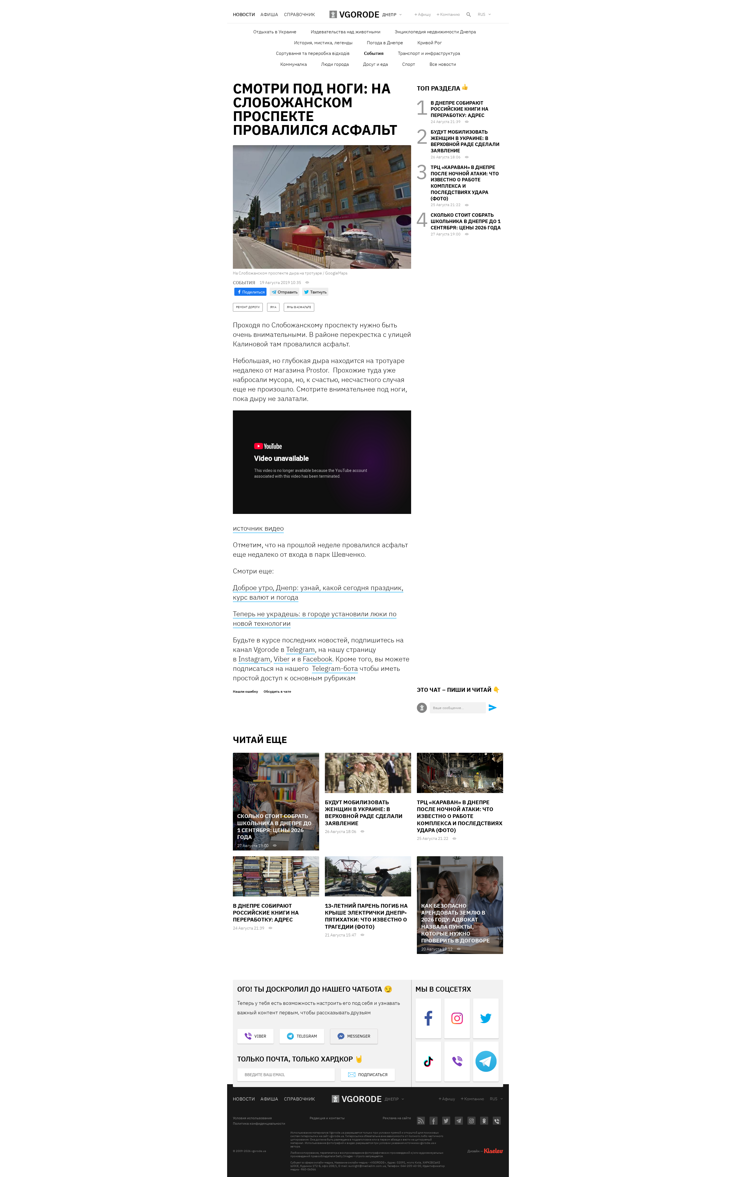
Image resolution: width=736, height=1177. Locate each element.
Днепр (391, 1099)
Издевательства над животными (345, 31)
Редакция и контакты (327, 1118)
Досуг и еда (375, 64)
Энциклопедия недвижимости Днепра (435, 31)
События (374, 53)
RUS (481, 14)
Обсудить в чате (277, 691)
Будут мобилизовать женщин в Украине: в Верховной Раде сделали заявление (465, 141)
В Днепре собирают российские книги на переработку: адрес (459, 109)
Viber (282, 658)
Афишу (424, 14)
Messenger (358, 1036)
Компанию (450, 14)
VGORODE (362, 1098)
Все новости (443, 64)
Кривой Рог (429, 42)
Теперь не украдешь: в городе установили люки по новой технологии (314, 618)
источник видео (258, 528)
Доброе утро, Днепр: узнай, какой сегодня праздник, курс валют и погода (318, 592)
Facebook (317, 658)
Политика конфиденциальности (259, 1123)
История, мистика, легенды (323, 42)
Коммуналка (293, 64)
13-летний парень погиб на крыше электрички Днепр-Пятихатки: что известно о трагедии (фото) (366, 916)
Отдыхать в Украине (274, 31)
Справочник (299, 14)
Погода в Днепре (385, 42)
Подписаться (373, 1074)
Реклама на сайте (397, 1118)
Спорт (408, 64)
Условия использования (252, 1118)
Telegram (300, 649)
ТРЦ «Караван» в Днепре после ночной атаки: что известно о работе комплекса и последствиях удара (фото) (465, 183)
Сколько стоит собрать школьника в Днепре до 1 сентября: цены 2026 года (466, 221)
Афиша (269, 14)
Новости (244, 14)
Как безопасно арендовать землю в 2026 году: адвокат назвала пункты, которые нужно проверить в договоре (455, 923)
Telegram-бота (335, 668)
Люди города (335, 64)
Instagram (254, 658)
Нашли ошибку (245, 691)
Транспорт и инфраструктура (429, 53)
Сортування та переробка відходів (313, 53)
